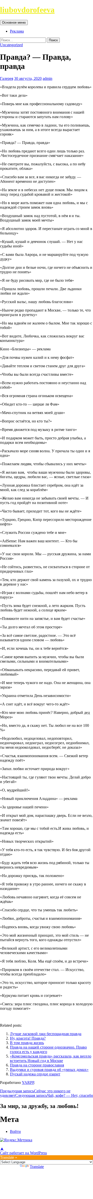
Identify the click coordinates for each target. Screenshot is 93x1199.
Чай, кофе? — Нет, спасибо (54, 1095)
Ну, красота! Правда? (28, 1038)
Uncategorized (11, 45)
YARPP (28, 1082)
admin (47, 78)
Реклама (17, 31)
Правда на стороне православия (37, 1065)
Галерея (6, 78)
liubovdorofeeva (27, 9)
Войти (15, 1131)
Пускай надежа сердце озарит (35, 1074)
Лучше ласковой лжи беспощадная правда (45, 1034)
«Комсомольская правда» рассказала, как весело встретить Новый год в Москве (50, 1058)
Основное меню (14, 22)
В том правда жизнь (27, 1043)
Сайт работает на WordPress (23, 1153)
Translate (37, 1166)
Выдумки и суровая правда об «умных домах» (49, 1069)
